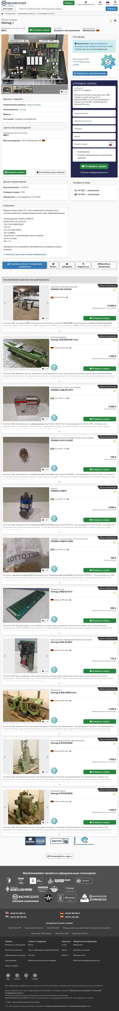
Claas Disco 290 (15, 928)
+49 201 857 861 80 (18, 917)
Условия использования (77, 1006)
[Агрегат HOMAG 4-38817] (26, 504)
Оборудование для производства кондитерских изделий (86, 928)
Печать (53, 266)
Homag (23, 109)
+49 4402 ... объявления (88, 190)
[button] (115, 3)
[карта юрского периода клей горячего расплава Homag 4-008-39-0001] (26, 655)
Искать (112, 8)
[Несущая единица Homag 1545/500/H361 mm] (26, 353)
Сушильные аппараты (34, 928)
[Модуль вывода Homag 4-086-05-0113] (26, 605)
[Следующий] (65, 64)
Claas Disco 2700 (61, 933)
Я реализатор (83, 151)
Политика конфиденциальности (94, 172)
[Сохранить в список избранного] (110, 21)
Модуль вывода (34, 104)
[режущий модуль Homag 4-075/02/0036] (26, 807)
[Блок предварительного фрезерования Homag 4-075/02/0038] (26, 756)
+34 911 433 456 (72, 917)
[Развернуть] (59, 330)
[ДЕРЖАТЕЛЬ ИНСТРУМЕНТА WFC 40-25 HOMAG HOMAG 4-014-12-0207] (26, 454)
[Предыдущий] (4, 64)
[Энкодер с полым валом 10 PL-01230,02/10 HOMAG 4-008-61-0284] (26, 555)
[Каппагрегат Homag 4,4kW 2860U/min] (26, 706)
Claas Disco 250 (53, 928)
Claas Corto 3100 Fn (80, 933)
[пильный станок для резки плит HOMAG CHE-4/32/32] (26, 303)
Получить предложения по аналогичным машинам (94, 156)
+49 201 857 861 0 (72, 913)
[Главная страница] (2, 14)
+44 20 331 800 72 (17, 913)
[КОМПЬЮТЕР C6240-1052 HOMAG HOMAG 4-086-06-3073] (26, 403)
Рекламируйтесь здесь (60, 856)
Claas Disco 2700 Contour (41, 933)
